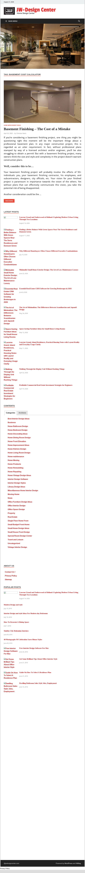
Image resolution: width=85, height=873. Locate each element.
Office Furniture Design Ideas (20, 502)
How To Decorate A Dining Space (16, 622)
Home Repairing (14, 472)
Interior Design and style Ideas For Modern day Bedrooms (26, 613)
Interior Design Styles (17, 483)
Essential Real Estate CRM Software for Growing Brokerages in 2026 (45, 289)
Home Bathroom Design (18, 426)
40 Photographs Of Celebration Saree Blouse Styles (23, 639)
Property (11, 513)
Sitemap (8, 579)
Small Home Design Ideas (18, 528)
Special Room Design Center (20, 536)
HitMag (78, 863)
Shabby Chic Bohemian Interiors (16, 631)
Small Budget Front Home (18, 524)
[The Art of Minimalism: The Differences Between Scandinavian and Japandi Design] (11, 308)
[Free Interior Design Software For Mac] (11, 648)
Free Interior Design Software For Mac (34, 648)
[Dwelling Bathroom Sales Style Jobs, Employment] (11, 683)
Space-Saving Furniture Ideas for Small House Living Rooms (42, 329)
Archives (22, 413)
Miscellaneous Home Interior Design (23, 490)
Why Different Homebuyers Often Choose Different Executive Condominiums (48, 251)
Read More (8, 200)
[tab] (10, 413)
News (10, 498)
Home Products (14, 464)
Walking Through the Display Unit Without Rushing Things (41, 369)
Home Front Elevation (17, 441)
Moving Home (13, 494)
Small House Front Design (19, 532)
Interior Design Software (18, 479)
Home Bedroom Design (17, 430)
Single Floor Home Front (18, 521)
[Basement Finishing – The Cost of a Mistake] (42, 101)
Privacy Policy (11, 576)
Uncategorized (14, 543)
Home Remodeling (15, 468)
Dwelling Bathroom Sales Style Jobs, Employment (38, 683)
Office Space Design (16, 509)
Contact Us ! (10, 572)
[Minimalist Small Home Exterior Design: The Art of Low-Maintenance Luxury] (11, 270)
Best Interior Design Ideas (18, 419)
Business (12, 422)
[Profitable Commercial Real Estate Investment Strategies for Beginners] (11, 385)
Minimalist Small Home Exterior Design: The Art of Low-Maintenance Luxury (48, 270)
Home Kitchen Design (17, 449)
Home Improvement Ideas (12, 125)
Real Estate (12, 517)
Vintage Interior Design (17, 547)
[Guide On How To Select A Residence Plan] (11, 673)
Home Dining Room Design (19, 438)
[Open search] (79, 21)
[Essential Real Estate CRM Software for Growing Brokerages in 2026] (11, 289)
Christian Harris (21, 133)
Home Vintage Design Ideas (19, 475)
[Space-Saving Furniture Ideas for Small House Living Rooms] (11, 329)
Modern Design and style (13, 605)
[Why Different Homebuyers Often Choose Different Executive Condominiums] (11, 251)
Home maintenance (16, 456)
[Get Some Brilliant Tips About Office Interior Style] (11, 659)
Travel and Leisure (15, 540)
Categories (10, 413)
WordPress (68, 863)
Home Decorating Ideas (17, 434)
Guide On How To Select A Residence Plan (35, 672)
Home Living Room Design (19, 453)
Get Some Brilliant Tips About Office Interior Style (38, 659)
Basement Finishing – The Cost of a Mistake (37, 129)
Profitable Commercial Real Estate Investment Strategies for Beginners (45, 385)
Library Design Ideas (16, 487)
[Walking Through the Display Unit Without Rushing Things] (11, 369)
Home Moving (13, 460)
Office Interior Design (16, 506)
